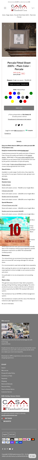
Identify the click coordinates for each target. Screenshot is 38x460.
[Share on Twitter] (19, 125)
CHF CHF (12, 434)
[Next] (9, 26)
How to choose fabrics (7, 389)
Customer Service (6, 392)
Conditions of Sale (6, 376)
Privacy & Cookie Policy (8, 373)
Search (3, 368)
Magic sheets (9, 15)
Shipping (4, 381)
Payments (4, 378)
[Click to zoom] (33, 26)
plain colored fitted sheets (18, 164)
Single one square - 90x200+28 (19, 84)
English (5, 434)
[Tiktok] (12, 449)
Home (3, 15)
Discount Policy (5, 386)
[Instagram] (5, 449)
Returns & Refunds (6, 384)
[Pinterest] (7, 449)
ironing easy (24, 150)
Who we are (4, 370)
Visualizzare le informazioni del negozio (19, 119)
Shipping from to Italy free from (19, 1)
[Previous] (5, 26)
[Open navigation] (5, 8)
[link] (15, 231)
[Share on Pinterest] (22, 125)
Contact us (8, 133)
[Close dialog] (27, 224)
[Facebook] (3, 449)
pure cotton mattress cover (26, 157)
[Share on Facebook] (16, 125)
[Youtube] (9, 449)
